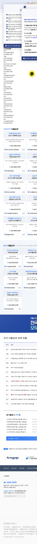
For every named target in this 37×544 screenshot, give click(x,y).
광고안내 (13, 468)
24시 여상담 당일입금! (17, 367)
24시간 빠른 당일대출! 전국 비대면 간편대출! (23, 354)
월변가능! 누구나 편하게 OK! (19, 363)
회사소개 (6, 468)
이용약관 (21, 468)
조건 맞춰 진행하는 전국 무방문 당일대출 (22, 404)
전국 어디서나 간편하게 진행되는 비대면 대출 (23, 385)
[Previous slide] (6, 458)
